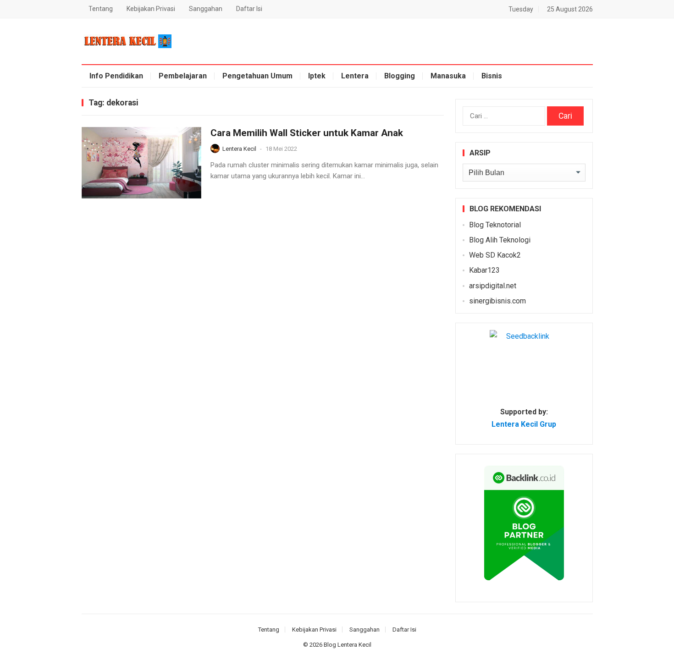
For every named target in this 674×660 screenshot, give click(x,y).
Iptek (317, 76)
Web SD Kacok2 (495, 255)
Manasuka (448, 76)
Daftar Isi (249, 8)
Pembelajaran (183, 76)
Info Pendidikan (116, 76)
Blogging (399, 76)
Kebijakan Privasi (151, 8)
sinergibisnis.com (497, 301)
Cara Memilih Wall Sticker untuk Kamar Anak (306, 132)
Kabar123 (484, 270)
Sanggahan (205, 8)
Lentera (355, 76)
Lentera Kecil (239, 148)
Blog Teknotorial (495, 224)
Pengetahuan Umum (257, 76)
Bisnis (491, 76)
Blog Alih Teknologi (499, 240)
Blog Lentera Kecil (347, 644)
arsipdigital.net (492, 285)
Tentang (100, 8)
